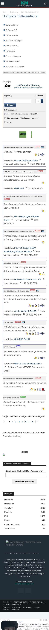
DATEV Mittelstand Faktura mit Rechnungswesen (20, 172)
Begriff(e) (8, 96)
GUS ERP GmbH (22, 339)
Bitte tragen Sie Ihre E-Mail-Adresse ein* (23, 471)
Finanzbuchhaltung (38, 73)
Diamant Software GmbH (26, 160)
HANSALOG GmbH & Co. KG (28, 279)
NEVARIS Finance (9, 347)
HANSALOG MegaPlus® (11, 263)
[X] (28, 590)
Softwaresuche (12, 46)
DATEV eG (19, 188)
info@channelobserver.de (24, 584)
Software (6, 73)
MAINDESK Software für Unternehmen (16, 291)
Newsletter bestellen (24, 481)
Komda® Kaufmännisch (11, 397)
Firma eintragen (12, 61)
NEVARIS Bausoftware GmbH (28, 363)
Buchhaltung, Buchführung (21, 73)
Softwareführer (12, 25)
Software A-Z (11, 30)
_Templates (13, 12)
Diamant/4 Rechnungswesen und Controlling (18, 147)
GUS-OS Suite (8, 322)
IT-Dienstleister (12, 35)
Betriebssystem (10, 110)
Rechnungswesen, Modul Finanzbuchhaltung (18, 378)
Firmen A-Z (10, 51)
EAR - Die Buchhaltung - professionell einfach (19, 231)
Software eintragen (14, 40)
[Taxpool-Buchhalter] (22, 135)
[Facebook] (21, 590)
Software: (39, 96)
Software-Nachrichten (15, 66)
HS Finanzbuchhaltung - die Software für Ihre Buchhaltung (23, 196)
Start (4, 12)
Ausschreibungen (13, 56)
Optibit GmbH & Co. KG (25, 311)
